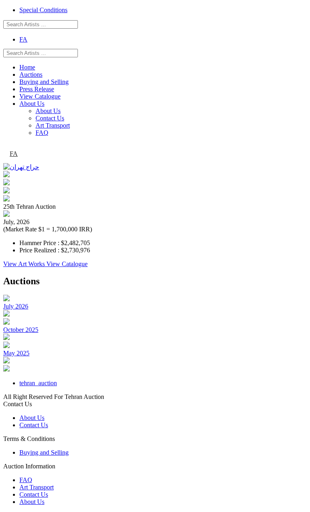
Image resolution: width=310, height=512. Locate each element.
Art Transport (53, 125)
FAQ (42, 132)
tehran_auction (38, 383)
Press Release (36, 89)
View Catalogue (40, 96)
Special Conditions (43, 9)
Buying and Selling (44, 81)
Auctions (30, 74)
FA (23, 39)
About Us (31, 103)
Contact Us (50, 118)
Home (27, 67)
